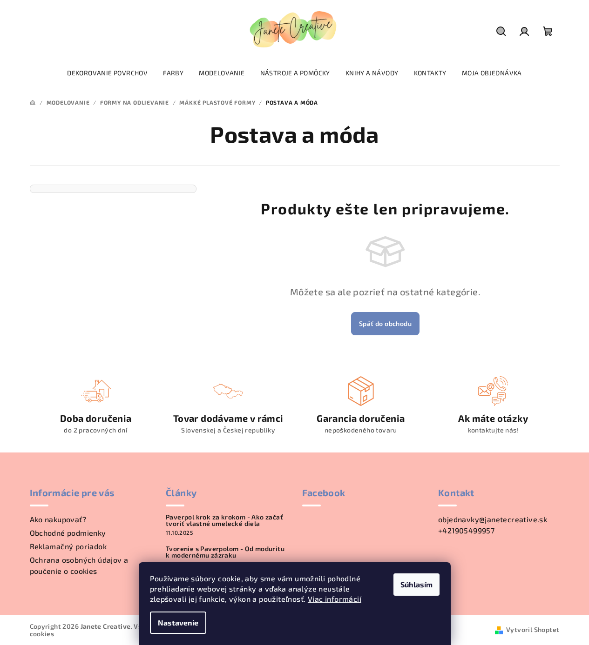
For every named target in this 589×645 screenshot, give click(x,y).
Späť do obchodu (385, 323)
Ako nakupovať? (58, 519)
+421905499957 (466, 530)
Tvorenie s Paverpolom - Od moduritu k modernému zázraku (225, 552)
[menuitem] (107, 73)
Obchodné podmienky (68, 532)
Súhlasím (416, 584)
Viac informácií (334, 598)
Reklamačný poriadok (68, 546)
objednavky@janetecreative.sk (492, 519)
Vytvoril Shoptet (532, 629)
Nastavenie (178, 622)
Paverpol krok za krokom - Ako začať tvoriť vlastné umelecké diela (224, 520)
